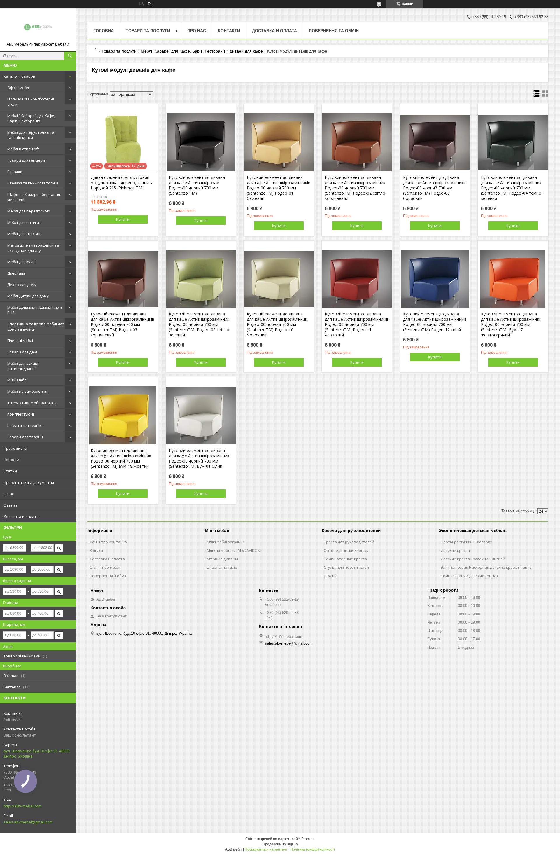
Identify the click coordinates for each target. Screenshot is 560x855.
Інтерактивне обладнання (32, 402)
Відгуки (96, 550)
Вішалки (14, 171)
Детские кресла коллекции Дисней (473, 558)
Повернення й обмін (108, 575)
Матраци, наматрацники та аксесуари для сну (33, 247)
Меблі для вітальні (24, 222)
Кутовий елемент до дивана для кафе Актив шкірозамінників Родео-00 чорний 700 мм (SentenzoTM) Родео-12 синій (435, 321)
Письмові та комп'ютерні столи (30, 101)
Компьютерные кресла (345, 558)
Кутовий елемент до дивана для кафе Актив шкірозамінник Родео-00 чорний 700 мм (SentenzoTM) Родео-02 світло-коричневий (356, 188)
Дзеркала (16, 273)
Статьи (10, 471)
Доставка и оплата (21, 516)
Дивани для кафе (246, 51)
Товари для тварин (25, 436)
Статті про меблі (105, 567)
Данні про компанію (108, 542)
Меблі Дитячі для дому (28, 296)
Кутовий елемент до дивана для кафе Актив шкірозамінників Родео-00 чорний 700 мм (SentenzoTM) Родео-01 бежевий (278, 188)
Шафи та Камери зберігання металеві (33, 197)
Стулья (330, 575)
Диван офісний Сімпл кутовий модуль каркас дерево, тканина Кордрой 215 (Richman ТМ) (122, 183)
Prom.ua (308, 839)
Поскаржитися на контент (266, 849)
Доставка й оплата (274, 30)
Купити (123, 219)
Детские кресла (455, 550)
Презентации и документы (29, 482)
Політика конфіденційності (312, 849)
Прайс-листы (15, 448)
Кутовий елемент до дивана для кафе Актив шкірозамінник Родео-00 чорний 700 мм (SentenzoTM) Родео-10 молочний (277, 324)
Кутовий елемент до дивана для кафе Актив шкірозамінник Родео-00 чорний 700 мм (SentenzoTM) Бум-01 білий (199, 458)
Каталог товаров (19, 76)
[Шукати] (70, 55)
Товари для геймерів (26, 160)
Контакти (229, 30)
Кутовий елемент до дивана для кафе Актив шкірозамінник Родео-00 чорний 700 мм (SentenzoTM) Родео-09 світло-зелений (200, 324)
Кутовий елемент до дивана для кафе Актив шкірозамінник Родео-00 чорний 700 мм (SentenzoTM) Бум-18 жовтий (121, 458)
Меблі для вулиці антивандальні (22, 366)
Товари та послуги (148, 30)
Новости (11, 459)
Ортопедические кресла (347, 550)
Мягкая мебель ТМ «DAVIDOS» (234, 550)
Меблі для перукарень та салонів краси (30, 135)
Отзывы (11, 505)
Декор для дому (21, 284)
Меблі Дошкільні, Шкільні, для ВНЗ (34, 310)
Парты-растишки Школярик (466, 542)
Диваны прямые (222, 567)
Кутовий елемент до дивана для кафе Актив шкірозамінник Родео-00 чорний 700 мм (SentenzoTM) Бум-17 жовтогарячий (511, 324)
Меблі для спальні (23, 233)
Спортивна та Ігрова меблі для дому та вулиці (35, 326)
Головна (103, 30)
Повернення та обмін (334, 30)
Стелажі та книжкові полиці (32, 183)
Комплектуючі (20, 414)
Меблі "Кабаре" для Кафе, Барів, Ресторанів (31, 118)
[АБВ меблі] (37, 27)
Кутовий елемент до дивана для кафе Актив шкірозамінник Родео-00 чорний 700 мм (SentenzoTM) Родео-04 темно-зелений (512, 188)
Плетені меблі (20, 340)
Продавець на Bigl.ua (280, 844)
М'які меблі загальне (226, 542)
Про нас (196, 30)
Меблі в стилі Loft (23, 148)
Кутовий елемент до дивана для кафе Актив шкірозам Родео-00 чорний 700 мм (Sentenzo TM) (197, 185)
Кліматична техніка (25, 425)
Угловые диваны (222, 558)
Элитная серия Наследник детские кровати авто (486, 567)
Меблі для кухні (21, 261)
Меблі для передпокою (28, 211)
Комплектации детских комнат (469, 575)
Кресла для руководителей (349, 542)
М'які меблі (17, 380)
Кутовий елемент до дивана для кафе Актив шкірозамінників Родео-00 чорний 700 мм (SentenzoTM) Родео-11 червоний (356, 324)
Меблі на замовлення (27, 391)
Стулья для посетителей (346, 567)
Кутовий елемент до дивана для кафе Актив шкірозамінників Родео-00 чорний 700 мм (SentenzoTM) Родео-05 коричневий (122, 324)
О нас (9, 493)
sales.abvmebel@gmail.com (28, 822)
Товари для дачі (22, 352)
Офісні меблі (18, 87)
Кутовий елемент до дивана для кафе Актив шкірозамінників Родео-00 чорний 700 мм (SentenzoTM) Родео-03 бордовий (435, 188)
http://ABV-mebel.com (23, 806)
